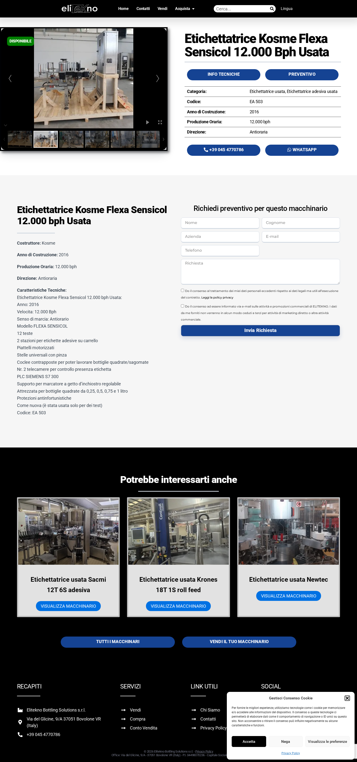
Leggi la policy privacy (217, 297)
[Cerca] (272, 8)
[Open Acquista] (193, 9)
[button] (347, 698)
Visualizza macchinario (68, 606)
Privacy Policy (290, 753)
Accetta (249, 741)
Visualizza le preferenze (327, 741)
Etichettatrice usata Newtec (288, 579)
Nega (285, 741)
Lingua (287, 8)
